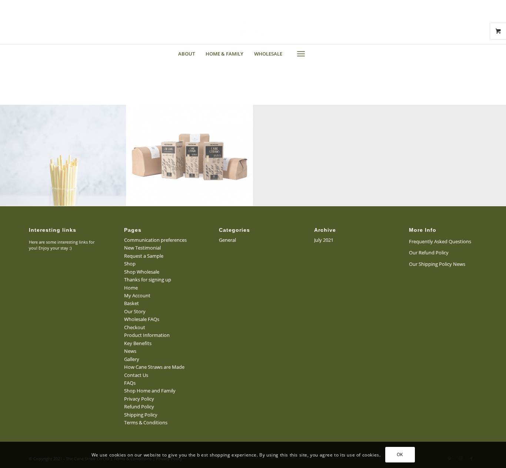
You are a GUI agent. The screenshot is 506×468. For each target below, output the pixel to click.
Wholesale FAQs (141, 319)
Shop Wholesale (141, 271)
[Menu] (301, 53)
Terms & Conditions (145, 422)
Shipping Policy (140, 414)
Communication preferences (155, 240)
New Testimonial (142, 247)
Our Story (135, 311)
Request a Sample (143, 256)
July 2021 (323, 240)
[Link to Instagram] (23, 5)
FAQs (130, 383)
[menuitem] (186, 53)
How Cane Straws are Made (154, 367)
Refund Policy (139, 406)
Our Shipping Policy (430, 264)
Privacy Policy (139, 398)
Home (131, 287)
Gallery (131, 359)
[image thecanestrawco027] (189, 155)
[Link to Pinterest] (12, 5)
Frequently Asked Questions (440, 241)
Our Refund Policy (429, 252)
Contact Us (136, 375)
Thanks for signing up (147, 279)
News (130, 351)
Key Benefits (138, 343)
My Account (137, 295)
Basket (131, 303)
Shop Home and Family (150, 390)
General (227, 240)
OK (400, 455)
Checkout (134, 327)
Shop (130, 263)
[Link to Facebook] (34, 5)
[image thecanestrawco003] (63, 155)
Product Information (147, 335)
